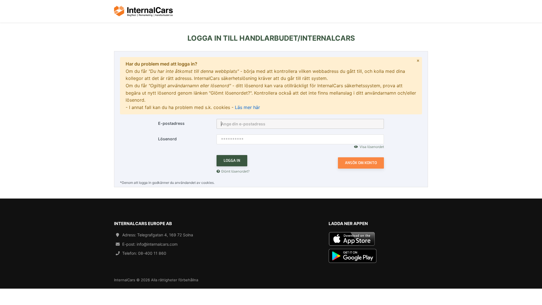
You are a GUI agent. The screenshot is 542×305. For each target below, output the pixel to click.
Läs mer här (247, 107)
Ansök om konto (361, 162)
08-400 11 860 (152, 253)
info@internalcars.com (157, 244)
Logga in (232, 160)
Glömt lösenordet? (235, 171)
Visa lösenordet (372, 147)
